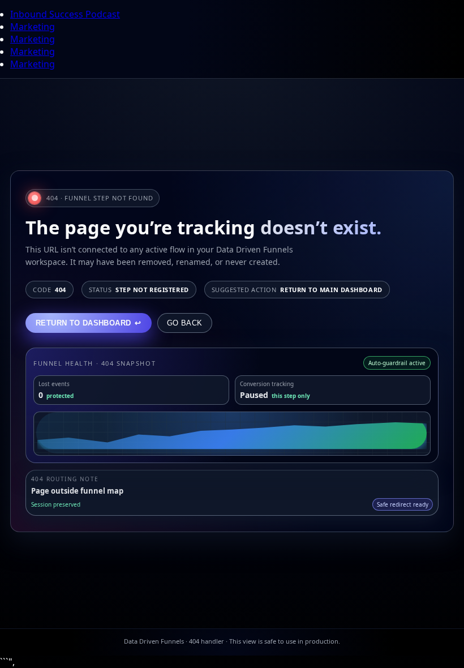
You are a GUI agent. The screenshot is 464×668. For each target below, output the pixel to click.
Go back (185, 323)
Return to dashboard (88, 323)
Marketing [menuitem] (32, 26)
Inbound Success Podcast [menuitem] (65, 14)
